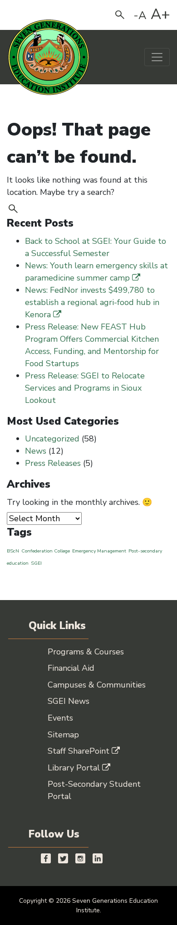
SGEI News (68, 701)
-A (140, 15)
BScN (13, 550)
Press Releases (53, 463)
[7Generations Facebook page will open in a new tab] (46, 858)
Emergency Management (99, 550)
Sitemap (63, 734)
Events (60, 717)
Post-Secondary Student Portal (94, 790)
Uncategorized (52, 438)
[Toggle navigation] (157, 57)
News (35, 451)
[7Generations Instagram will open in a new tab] (80, 858)
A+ (160, 14)
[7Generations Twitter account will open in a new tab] (63, 858)
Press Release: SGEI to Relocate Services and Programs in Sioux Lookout (85, 388)
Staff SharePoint (78, 751)
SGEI (36, 563)
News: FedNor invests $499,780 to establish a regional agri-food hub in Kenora (92, 302)
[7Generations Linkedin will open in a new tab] (98, 858)
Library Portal (74, 767)
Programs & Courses (86, 651)
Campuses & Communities (97, 684)
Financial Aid (71, 668)
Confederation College (45, 550)
